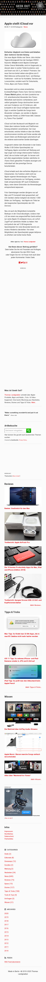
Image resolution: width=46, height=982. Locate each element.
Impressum (8, 831)
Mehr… (33, 402)
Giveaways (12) (10, 861)
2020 (6, 913)
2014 (6, 936)
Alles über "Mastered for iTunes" (17, 776)
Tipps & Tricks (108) (11, 891)
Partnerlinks (8, 839)
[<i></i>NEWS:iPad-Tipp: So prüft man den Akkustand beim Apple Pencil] (23, 678)
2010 (6, 951)
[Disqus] (23, 298)
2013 (6, 940)
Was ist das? (16, 476)
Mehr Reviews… (36, 605)
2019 (6, 917)
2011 (6, 947)
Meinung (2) (8, 869)
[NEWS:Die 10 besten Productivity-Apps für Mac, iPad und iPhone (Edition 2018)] (23, 565)
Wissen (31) (8, 902)
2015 (6, 932)
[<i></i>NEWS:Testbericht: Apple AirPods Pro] (23, 540)
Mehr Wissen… (36, 779)
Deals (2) (7, 854)
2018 (6, 921)
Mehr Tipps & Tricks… (33, 687)
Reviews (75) (9, 880)
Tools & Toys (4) (10, 895)
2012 (6, 943)
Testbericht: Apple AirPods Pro (17, 542)
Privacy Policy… (23, 440)
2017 (6, 925)
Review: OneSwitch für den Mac (17, 508)
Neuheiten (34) (10, 873)
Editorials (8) (9, 858)
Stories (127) (9, 887)
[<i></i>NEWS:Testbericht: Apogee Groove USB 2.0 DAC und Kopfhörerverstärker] (23, 598)
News (26, 27)
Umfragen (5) (9, 899)
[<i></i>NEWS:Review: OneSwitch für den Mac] (23, 506)
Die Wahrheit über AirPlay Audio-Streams (21, 729)
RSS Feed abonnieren (12, 962)
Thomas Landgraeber (29, 241)
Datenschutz (9, 836)
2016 (6, 928)
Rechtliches (8, 834)
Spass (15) (8, 884)
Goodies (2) (8, 865)
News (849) (8, 876)
